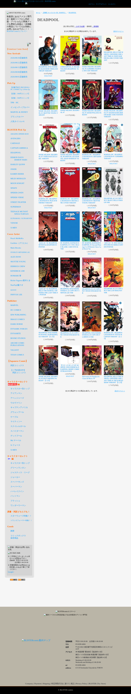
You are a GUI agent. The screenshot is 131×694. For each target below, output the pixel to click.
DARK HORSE (16, 324)
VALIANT (14, 350)
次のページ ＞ (118, 31)
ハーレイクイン (17, 491)
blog (78, 627)
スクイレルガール (18, 426)
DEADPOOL (72, 12)
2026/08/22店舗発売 (18, 62)
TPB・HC (14, 102)
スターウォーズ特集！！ (21, 516)
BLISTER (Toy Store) (97, 683)
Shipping (46, 683)
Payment (37, 683)
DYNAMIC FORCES (18, 329)
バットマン (15, 496)
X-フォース (15, 445)
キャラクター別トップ (20, 388)
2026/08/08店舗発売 (18, 72)
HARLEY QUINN (17, 164)
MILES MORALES (18, 178)
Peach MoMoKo (17, 238)
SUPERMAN (15, 207)
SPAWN (13, 188)
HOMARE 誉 (15, 276)
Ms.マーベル (15, 440)
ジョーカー (15, 477)
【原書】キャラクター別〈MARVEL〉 (54, 12)
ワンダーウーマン (18, 505)
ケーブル (14, 417)
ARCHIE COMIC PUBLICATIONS (17, 344)
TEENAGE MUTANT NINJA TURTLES (19, 212)
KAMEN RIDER (17, 174)
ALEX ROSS (15, 257)
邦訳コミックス (17, 365)
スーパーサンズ (17, 482)
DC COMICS (15, 310)
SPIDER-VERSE (17, 197)
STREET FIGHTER (18, 202)
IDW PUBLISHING (18, 315)
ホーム (38, 12)
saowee (13, 290)
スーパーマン (16, 486)
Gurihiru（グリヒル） (19, 243)
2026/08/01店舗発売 (18, 77)
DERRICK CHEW (17, 266)
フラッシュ (15, 501)
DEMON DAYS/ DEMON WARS (18, 158)
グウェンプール (17, 412)
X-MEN (13, 228)
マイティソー (16, 421)
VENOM (14, 223)
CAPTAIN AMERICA (19, 148)
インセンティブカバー (20, 107)
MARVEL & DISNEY (19, 112)
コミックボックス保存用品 (18, 536)
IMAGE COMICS (17, 319)
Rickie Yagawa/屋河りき (20, 280)
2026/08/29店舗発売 (18, 58)
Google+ (11, 572)
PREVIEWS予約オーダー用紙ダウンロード (19, 37)
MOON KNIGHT (17, 183)
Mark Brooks (15, 248)
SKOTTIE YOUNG (18, 261)
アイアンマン (16, 393)
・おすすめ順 (80, 26)
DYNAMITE (15, 333)
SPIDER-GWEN (16, 193)
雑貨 (12, 531)
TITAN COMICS (17, 355)
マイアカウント (101, 4)
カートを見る (122, 3)
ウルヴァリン (16, 403)
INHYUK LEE (16, 294)
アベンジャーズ (17, 398)
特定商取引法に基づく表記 (62, 683)
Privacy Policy (81, 683)
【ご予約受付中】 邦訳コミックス (18, 371)
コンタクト (112, 4)
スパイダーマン (17, 431)
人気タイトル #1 (17, 121)
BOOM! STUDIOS (17, 338)
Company (29, 683)
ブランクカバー (17, 117)
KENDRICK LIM (17, 271)
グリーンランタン (18, 468)
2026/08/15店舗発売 (18, 67)
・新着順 (95, 26)
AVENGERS (15, 138)
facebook (52, 627)
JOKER (13, 169)
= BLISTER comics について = (19, 30)
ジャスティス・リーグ (20, 472)
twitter (65, 627)
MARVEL (14, 305)
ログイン (92, 4)
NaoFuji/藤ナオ (16, 285)
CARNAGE (15, 143)
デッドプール (16, 436)
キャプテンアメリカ (19, 407)
